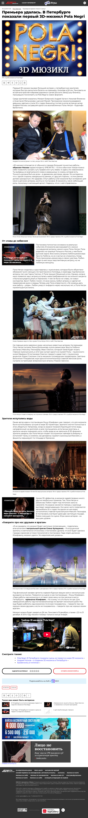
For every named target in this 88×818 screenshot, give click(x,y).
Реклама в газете (73, 773)
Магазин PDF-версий (52, 770)
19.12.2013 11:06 (6, 9)
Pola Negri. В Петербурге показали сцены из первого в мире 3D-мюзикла (50, 658)
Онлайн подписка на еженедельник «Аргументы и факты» (35, 773)
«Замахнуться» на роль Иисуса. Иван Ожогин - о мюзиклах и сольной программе (68, 704)
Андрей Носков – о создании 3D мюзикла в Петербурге (42, 660)
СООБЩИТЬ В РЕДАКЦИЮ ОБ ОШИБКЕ (56, 778)
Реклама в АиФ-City (57, 775)
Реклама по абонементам (39, 775)
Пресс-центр (38, 770)
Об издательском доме (24, 770)
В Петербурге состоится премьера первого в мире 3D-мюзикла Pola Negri (26, 704)
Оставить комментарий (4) (70, 671)
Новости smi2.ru (9, 763)
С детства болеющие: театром (63, 710)
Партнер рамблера (34, 810)
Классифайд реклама (73, 775)
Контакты (61, 773)
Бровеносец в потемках (28, 663)
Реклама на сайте (22, 775)
